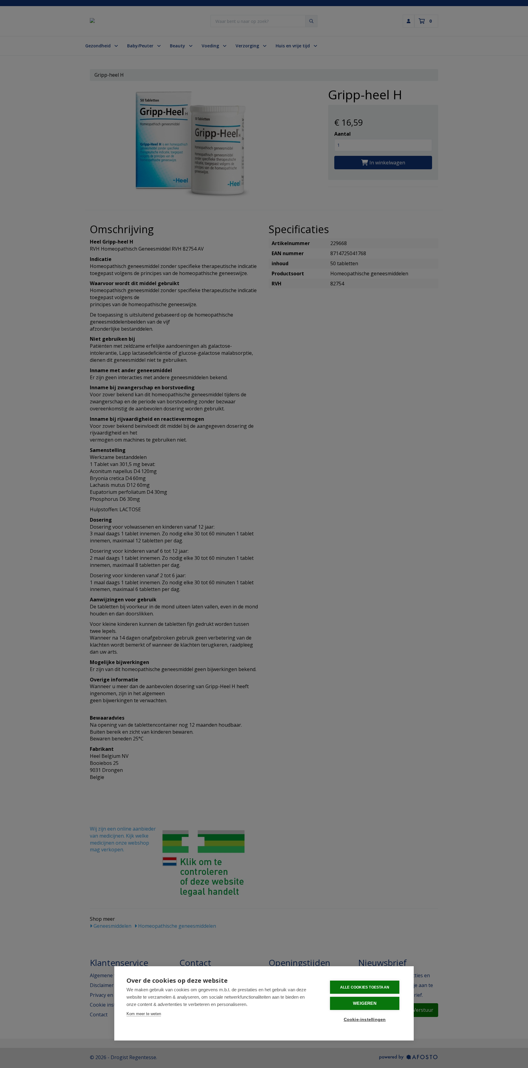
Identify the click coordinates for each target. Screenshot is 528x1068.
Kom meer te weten (144, 1013)
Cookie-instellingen (365, 1019)
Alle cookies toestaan (364, 987)
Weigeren (364, 1003)
